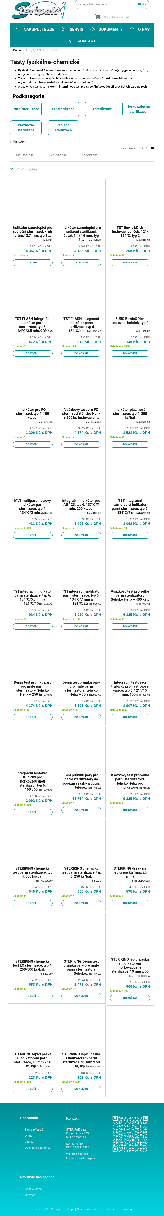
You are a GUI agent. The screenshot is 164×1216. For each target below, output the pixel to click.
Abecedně (89, 155)
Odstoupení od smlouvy (117, 1209)
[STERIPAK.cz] (40, 9)
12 (141, 148)
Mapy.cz (30, 1194)
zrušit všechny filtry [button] (25, 169)
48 (152, 148)
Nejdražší (58, 155)
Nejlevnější (25, 155)
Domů (17, 50)
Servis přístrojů (34, 1129)
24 (147, 148)
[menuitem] (34, 29)
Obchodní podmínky (37, 1147)
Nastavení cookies (88, 1209)
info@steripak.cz (87, 1158)
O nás (28, 1135)
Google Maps (33, 1188)
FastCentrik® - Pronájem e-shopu (53, 1209)
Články (29, 1141)
